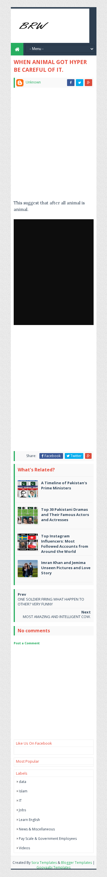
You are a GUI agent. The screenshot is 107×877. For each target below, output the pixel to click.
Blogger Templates (76, 862)
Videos (24, 848)
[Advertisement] (53, 146)
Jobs (22, 810)
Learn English (29, 819)
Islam (23, 791)
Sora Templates (44, 862)
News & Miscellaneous (37, 829)
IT (20, 800)
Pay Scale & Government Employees (48, 838)
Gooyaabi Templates (53, 867)
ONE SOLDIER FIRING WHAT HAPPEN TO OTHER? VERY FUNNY (51, 602)
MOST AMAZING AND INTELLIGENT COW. (57, 616)
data (22, 781)
